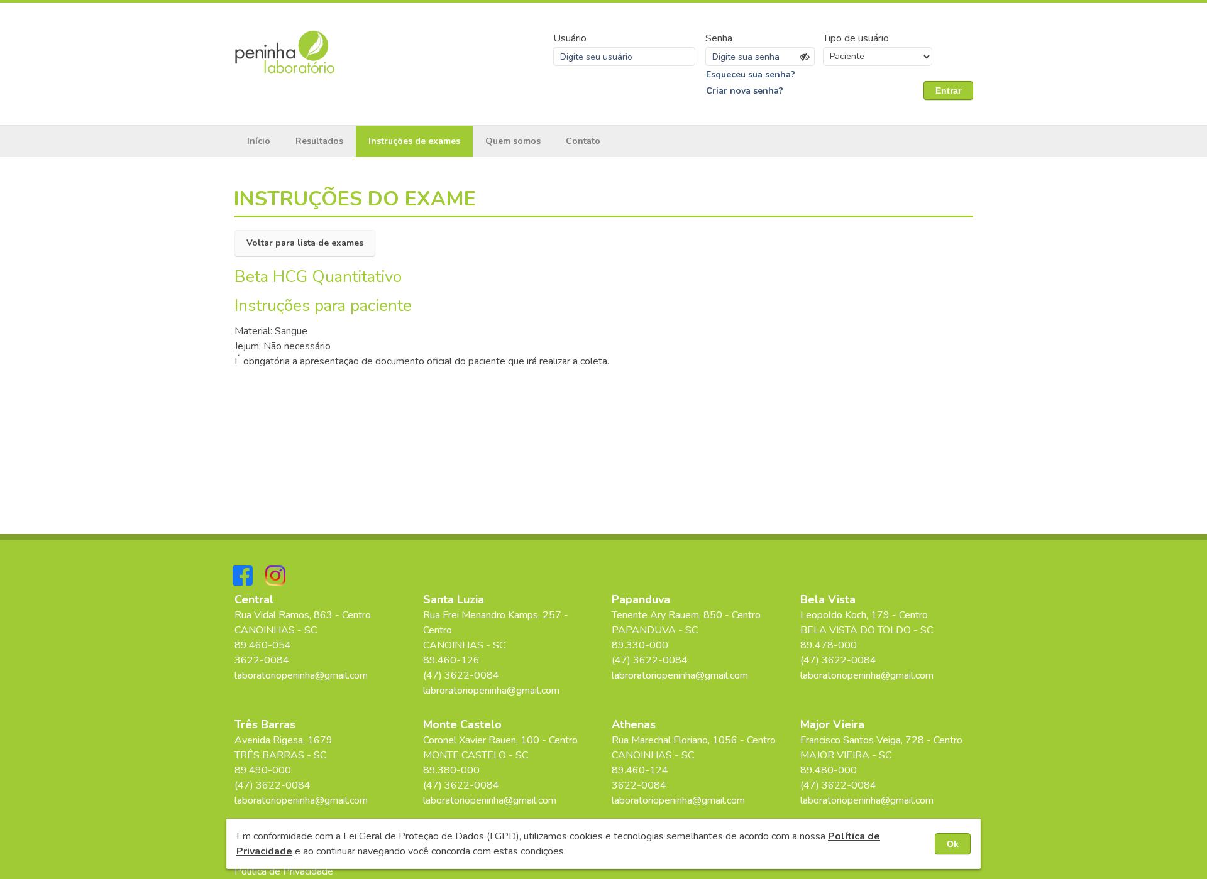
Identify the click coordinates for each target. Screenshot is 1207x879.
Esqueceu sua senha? (750, 74)
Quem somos (513, 141)
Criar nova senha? (744, 91)
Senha (718, 38)
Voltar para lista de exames (304, 243)
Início (258, 141)
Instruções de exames (414, 141)
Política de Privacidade (283, 871)
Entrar (948, 90)
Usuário (570, 38)
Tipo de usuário (856, 38)
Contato (583, 141)
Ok (953, 844)
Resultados (319, 141)
